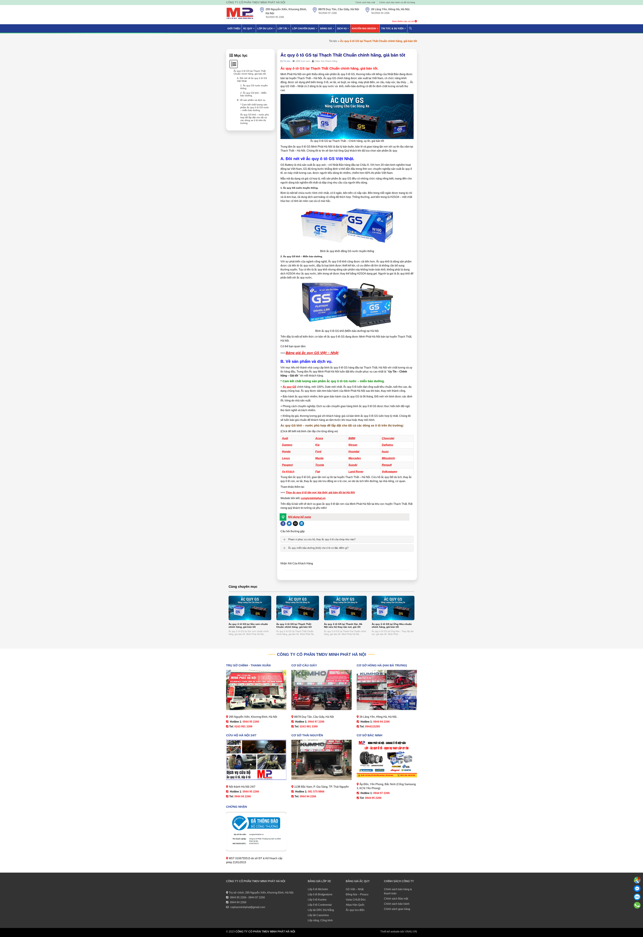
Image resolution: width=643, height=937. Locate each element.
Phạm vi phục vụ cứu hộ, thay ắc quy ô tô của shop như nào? (321, 539)
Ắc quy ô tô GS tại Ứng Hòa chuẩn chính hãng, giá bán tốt (392, 625)
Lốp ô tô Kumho (317, 899)
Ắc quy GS (289, 386)
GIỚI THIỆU (233, 28)
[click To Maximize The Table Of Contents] (233, 64)
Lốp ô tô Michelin (318, 889)
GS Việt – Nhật (355, 889)
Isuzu (385, 451)
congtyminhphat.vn (313, 498)
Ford (318, 451)
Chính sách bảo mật (365, 2)
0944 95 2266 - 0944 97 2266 (247, 897)
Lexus (286, 458)
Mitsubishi (388, 458)
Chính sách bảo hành (396, 903)
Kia (317, 444)
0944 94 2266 (238, 902)
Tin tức (333, 41)
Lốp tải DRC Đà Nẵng (321, 910)
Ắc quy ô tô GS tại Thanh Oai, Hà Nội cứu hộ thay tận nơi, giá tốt (343, 625)
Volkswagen (389, 471)
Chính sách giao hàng (397, 909)
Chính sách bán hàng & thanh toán (398, 891)
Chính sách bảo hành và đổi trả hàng (397, 2)
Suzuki (352, 464)
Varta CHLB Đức (356, 899)
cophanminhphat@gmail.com (247, 907)
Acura (319, 438)
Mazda (319, 458)
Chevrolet (388, 438)
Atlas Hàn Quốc (355, 904)
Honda (286, 451)
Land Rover (355, 471)
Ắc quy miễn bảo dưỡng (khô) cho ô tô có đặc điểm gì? (318, 547)
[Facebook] (637, 888)
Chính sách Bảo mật (396, 898)
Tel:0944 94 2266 (380, 13)
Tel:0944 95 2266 (275, 17)
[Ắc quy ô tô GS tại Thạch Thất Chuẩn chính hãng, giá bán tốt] (297, 608)
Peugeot (287, 464)
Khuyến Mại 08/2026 (364, 28)
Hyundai (353, 451)
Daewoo (287, 444)
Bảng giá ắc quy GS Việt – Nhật (312, 353)
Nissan (352, 444)
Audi (285, 438)
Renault (387, 464)
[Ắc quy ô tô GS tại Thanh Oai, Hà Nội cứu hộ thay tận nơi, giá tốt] (345, 608)
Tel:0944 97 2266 (327, 13)
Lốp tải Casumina (318, 915)
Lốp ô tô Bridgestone (320, 894)
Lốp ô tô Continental (320, 904)
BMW (351, 438)
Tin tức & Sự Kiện (392, 28)
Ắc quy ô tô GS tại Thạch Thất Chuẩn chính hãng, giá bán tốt (294, 625)
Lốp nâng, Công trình (320, 920)
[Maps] (637, 880)
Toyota (319, 464)
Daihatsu (387, 444)
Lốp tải (282, 28)
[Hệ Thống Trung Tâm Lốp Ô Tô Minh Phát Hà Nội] (240, 13)
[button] (344, 517)
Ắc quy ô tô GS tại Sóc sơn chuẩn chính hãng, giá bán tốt (248, 625)
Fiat (317, 471)
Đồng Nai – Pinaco (357, 894)
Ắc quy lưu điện (355, 910)
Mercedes (354, 458)
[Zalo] (637, 897)
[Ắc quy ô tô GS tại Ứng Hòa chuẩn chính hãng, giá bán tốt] (393, 608)
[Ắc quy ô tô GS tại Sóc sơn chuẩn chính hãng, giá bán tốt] (250, 608)
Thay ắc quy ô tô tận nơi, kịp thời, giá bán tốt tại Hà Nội (320, 492)
